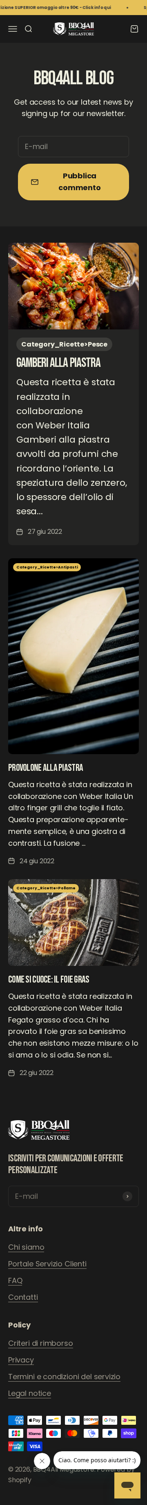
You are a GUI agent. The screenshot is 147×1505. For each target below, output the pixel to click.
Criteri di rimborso (40, 1343)
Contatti (23, 1297)
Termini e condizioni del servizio (64, 1376)
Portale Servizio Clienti (47, 1264)
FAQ (15, 1280)
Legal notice (29, 1393)
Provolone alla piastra (45, 768)
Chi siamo (26, 1247)
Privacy (21, 1360)
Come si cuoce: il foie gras (48, 979)
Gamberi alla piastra (58, 363)
